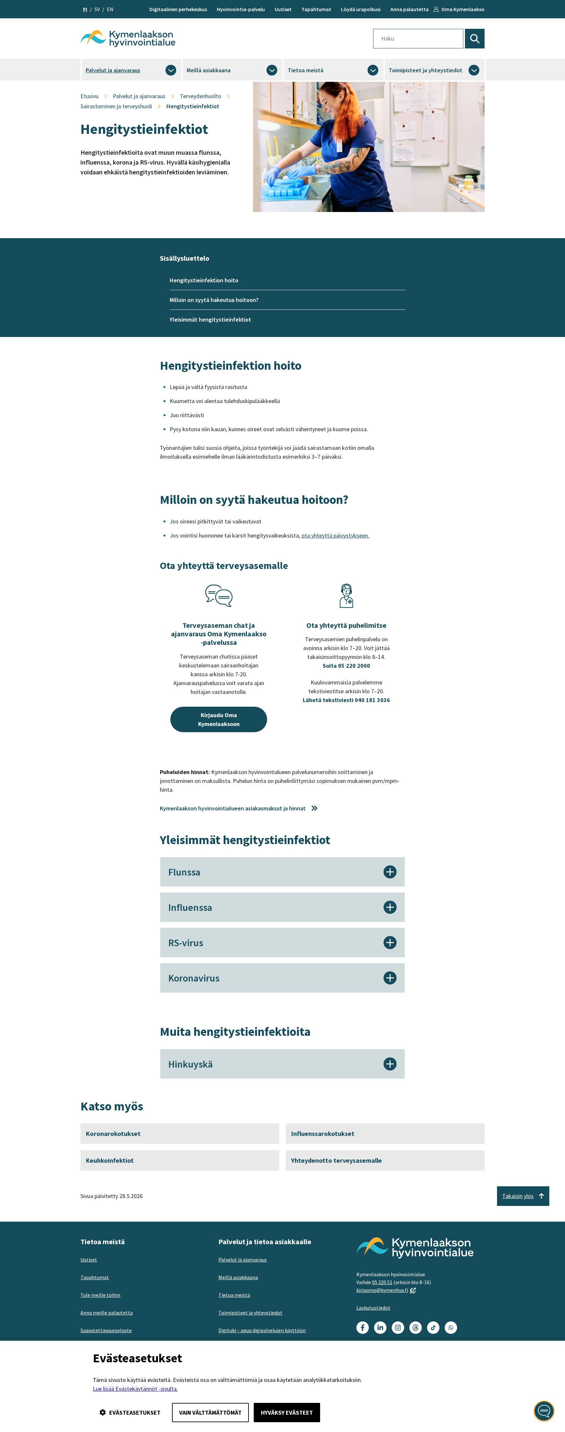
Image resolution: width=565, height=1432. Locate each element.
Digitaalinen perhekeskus (178, 9)
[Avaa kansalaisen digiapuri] (544, 1411)
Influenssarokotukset (322, 1133)
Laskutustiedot (373, 1307)
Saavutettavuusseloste (106, 1330)
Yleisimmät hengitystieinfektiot (210, 319)
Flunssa (184, 872)
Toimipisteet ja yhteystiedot (425, 70)
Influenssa (190, 907)
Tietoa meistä (305, 70)
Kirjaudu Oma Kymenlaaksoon (219, 719)
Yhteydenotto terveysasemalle (336, 1160)
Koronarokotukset (113, 1133)
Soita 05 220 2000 (346, 665)
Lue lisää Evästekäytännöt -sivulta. (135, 1388)
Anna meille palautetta (106, 1312)
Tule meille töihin (100, 1295)
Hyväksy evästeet (287, 1412)
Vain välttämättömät (210, 1412)
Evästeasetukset (135, 1412)
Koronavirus (193, 978)
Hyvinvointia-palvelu (241, 9)
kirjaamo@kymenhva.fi (386, 1290)
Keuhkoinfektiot (110, 1160)
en (110, 9)
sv (97, 9)
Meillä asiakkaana (209, 70)
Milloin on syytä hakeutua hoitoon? (214, 300)
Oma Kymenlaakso (463, 9)
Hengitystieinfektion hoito (204, 280)
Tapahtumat (316, 9)
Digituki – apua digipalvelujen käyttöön (262, 1330)
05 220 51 (382, 1282)
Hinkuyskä (190, 1064)
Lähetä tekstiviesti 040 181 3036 (346, 700)
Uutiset (283, 9)
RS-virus (185, 942)
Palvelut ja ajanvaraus (113, 70)
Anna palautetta (409, 9)
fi (85, 9)
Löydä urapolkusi (361, 9)
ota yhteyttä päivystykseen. (335, 535)
